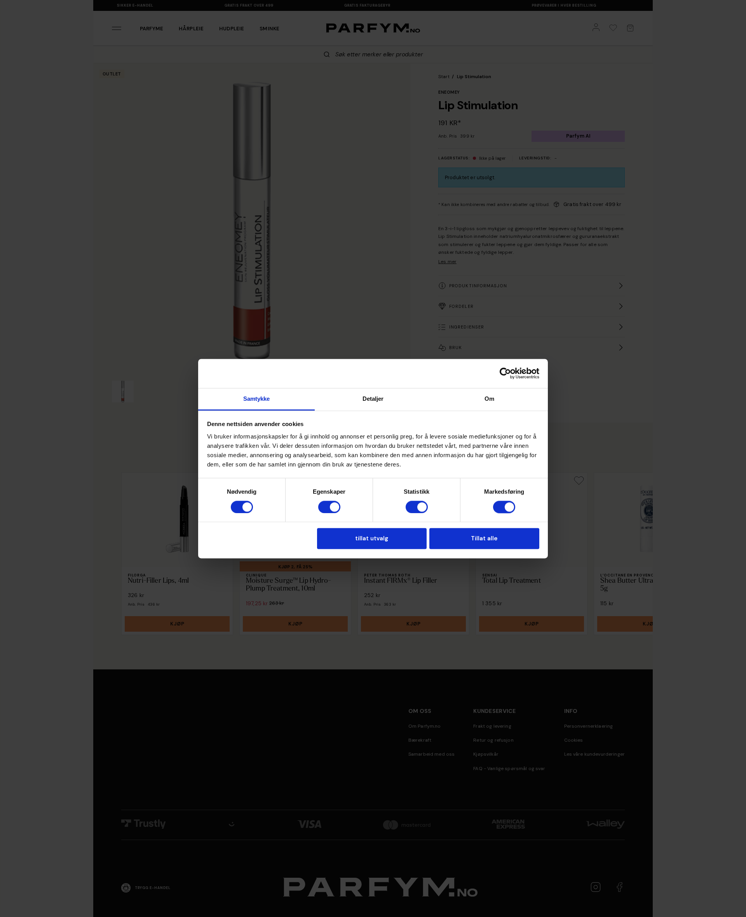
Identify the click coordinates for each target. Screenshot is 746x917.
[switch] (329, 507)
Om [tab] (489, 398)
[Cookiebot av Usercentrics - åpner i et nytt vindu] (505, 373)
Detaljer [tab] (373, 398)
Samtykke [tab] (256, 398)
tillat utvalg (371, 539)
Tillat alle (484, 539)
